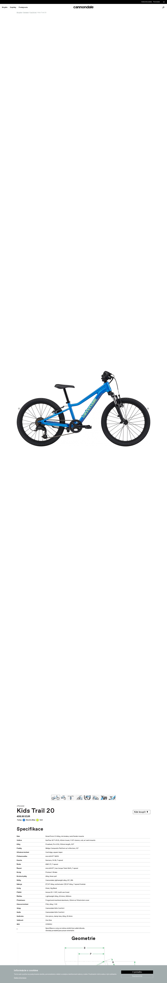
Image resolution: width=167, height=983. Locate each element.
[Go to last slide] (19, 408)
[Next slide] (148, 408)
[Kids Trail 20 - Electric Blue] (83, 408)
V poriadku (137, 972)
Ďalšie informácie (20, 978)
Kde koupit (140, 812)
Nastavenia (137, 976)
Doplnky (13, 7)
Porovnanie (156, 2)
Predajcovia (23, 7)
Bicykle (4, 7)
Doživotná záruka (146, 2)
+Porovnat (20, 806)
